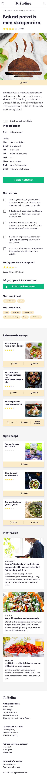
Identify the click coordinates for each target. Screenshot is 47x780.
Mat (6, 312)
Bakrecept (7, 710)
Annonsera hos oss (11, 767)
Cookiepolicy (9, 730)
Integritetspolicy (10, 736)
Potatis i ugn (36, 317)
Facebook (7, 753)
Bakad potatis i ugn (12, 317)
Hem (4, 10)
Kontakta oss (9, 764)
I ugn (25, 317)
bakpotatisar (9, 301)
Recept (10, 10)
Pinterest (7, 747)
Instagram (8, 750)
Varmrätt (15, 312)
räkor (21, 301)
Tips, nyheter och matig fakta (16, 718)
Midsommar (28, 312)
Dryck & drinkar (10, 713)
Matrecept (8, 707)
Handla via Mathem (23, 180)
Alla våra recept (10, 715)
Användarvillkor (10, 733)
